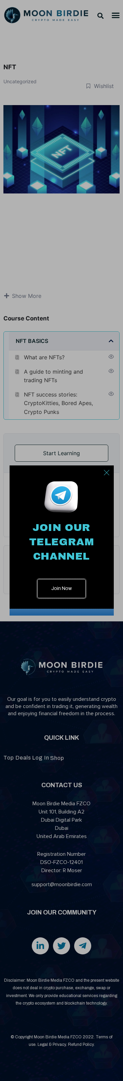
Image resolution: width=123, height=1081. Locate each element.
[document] (61, 540)
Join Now (61, 588)
